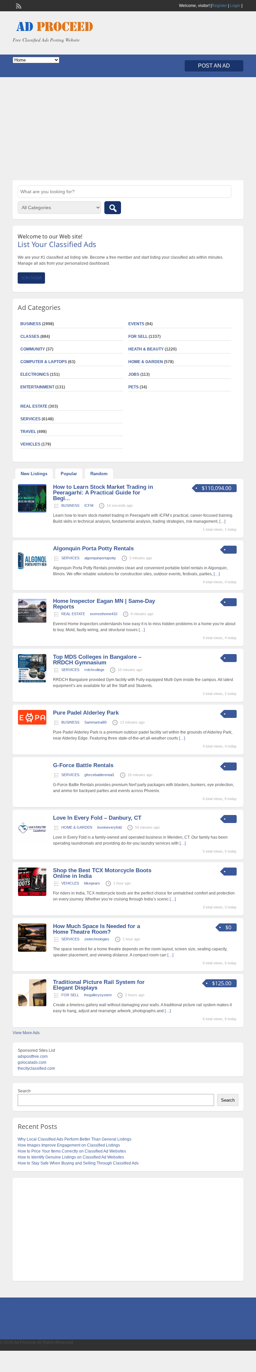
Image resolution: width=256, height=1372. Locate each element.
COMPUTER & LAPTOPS (43, 361)
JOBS (133, 374)
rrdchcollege (94, 670)
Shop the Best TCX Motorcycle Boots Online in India (102, 873)
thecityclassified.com (36, 1068)
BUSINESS (70, 505)
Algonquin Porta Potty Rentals (93, 548)
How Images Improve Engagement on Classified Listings (69, 1145)
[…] (217, 574)
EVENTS (136, 324)
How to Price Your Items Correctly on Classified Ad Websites (72, 1151)
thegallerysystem (98, 995)
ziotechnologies (96, 939)
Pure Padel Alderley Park (86, 713)
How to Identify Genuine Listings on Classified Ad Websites (71, 1157)
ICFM (88, 505)
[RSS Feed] (18, 5)
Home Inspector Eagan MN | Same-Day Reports (104, 604)
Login (235, 5)
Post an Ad (214, 66)
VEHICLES (70, 883)
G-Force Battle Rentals (83, 765)
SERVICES (70, 558)
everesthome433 (103, 614)
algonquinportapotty (100, 558)
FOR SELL (138, 336)
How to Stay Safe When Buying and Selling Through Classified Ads (78, 1163)
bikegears (92, 883)
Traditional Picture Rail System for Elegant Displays (99, 985)
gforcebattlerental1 (99, 775)
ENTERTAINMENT (37, 387)
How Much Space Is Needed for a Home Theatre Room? (96, 929)
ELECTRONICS (34, 374)
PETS (133, 387)
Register (219, 5)
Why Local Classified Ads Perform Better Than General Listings (74, 1139)
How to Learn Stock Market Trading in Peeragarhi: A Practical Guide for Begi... (103, 492)
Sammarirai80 (95, 722)
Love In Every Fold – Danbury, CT (97, 818)
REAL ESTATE (33, 406)
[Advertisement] (128, 128)
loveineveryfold (109, 827)
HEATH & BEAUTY (146, 349)
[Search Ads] (112, 207)
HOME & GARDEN (145, 361)
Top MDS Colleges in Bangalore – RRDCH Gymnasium (97, 660)
